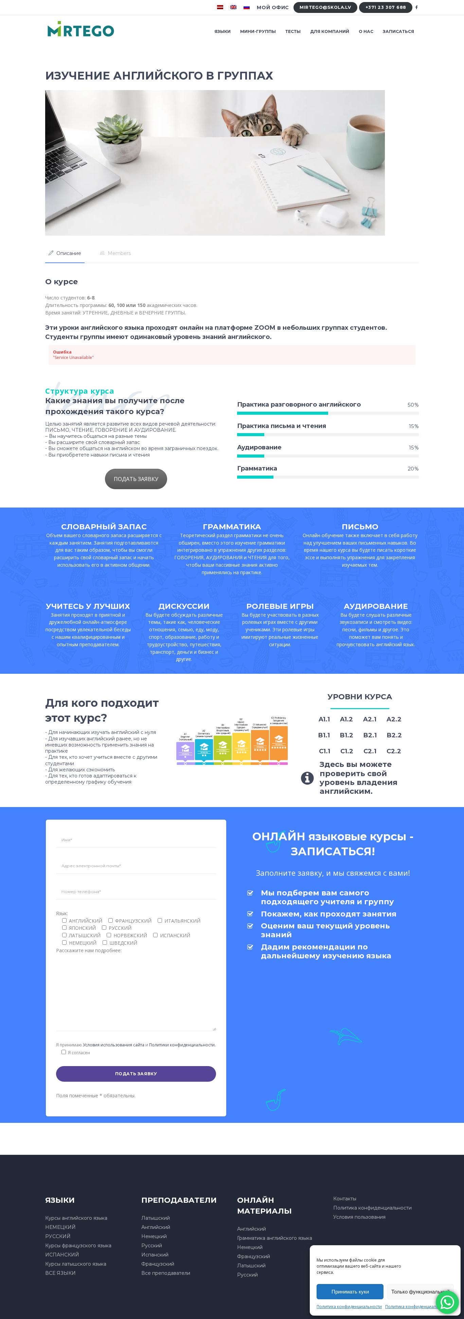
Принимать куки (350, 1292)
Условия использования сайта (113, 1045)
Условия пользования (359, 1217)
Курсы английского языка (76, 1218)
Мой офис (273, 7)
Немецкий (154, 1236)
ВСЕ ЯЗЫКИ (60, 1273)
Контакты (344, 1199)
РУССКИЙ (58, 1236)
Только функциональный (420, 1292)
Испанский (154, 1255)
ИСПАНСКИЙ (62, 1255)
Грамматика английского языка (274, 1238)
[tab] (65, 253)
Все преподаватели (165, 1273)
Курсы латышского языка (75, 1264)
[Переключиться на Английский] (234, 7)
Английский (155, 1227)
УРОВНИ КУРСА (359, 696)
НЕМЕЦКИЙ (60, 1227)
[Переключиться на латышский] (221, 7)
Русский (151, 1246)
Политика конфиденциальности (349, 1306)
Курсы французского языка (78, 1246)
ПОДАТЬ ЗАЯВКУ (136, 479)
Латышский (155, 1218)
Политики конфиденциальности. (182, 1045)
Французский (157, 1264)
